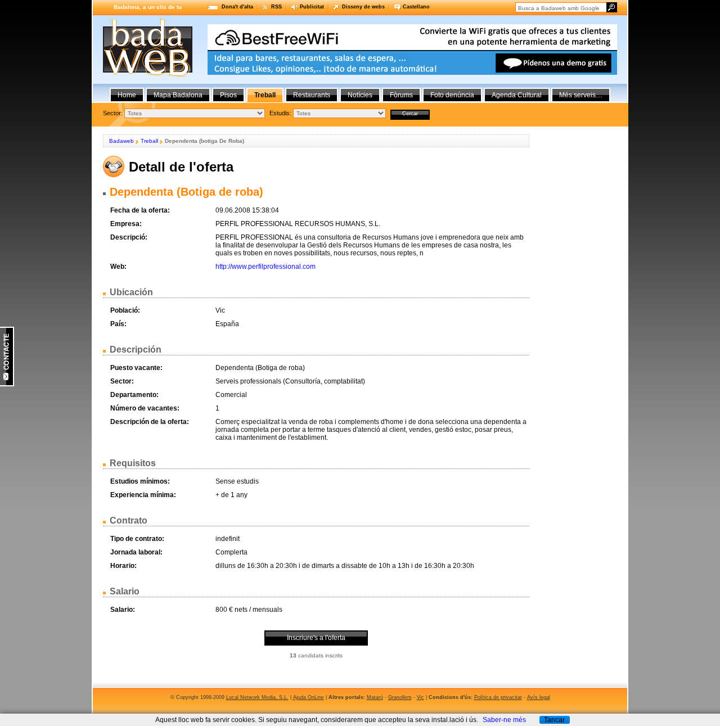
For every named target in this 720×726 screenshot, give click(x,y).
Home (127, 95)
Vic (420, 697)
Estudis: (280, 113)
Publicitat (312, 7)
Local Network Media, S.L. (257, 697)
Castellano (416, 7)
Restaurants (311, 95)
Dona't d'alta (237, 7)
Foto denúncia (452, 95)
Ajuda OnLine (308, 697)
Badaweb (121, 141)
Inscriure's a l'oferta (316, 638)
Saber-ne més (504, 720)
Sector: (113, 113)
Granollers (400, 697)
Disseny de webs (363, 7)
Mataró (375, 697)
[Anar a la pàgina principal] (147, 74)
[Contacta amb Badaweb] (7, 384)
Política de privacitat (498, 697)
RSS (276, 7)
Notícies (360, 95)
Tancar (554, 720)
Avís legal (538, 697)
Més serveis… (580, 95)
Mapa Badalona (178, 95)
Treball (149, 141)
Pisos (228, 95)
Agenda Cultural (517, 95)
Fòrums (401, 95)
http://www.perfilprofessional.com (265, 266)
